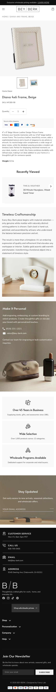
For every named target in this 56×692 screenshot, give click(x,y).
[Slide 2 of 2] (34, 83)
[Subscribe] (51, 509)
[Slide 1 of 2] (22, 83)
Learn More (43, 2)
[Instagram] (8, 597)
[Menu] (3, 9)
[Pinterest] (17, 597)
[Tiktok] (12, 597)
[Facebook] (3, 597)
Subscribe (44, 672)
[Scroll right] (51, 186)
